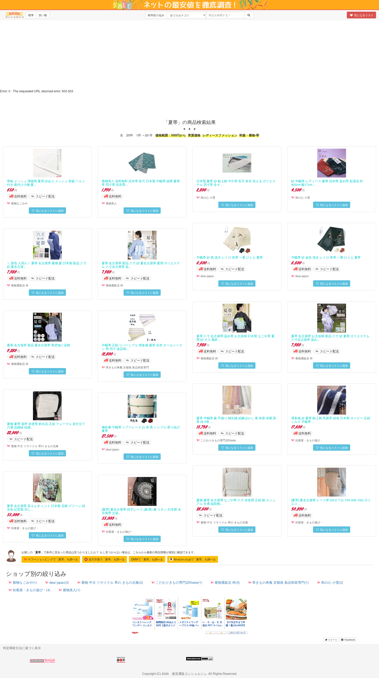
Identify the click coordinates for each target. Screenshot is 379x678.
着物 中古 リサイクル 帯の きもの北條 (34, 446)
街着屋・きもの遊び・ (309, 440)
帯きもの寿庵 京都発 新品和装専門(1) (280, 582)
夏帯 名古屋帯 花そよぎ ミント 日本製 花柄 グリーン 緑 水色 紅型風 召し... (46, 507)
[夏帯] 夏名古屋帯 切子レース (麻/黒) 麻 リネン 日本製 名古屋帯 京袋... (141, 511)
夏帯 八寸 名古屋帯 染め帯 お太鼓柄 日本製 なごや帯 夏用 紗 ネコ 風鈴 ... (235, 338)
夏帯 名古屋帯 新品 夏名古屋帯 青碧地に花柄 (38, 345)
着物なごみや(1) (25, 582)
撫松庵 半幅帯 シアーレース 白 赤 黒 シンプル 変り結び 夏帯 (141, 429)
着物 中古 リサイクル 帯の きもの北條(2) (112, 582)
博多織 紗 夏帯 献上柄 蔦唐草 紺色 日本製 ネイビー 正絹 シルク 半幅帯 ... (330, 420)
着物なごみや (19, 203)
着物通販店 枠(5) (227, 582)
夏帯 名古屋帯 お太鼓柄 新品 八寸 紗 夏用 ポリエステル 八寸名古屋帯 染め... (330, 338)
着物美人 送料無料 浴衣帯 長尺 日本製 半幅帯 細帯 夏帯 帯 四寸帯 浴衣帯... (141, 183)
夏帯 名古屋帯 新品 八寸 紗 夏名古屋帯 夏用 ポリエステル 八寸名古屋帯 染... (141, 265)
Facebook (349, 639)
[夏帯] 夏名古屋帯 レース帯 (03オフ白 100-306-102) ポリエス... (331, 502)
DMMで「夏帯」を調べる (147, 559)
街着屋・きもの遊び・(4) (31, 589)
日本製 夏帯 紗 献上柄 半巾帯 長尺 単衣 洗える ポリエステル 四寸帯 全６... (235, 183)
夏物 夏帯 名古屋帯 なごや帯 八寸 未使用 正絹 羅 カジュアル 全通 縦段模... (235, 502)
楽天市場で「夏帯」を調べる (107, 559)
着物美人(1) (71, 589)
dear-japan (207, 276)
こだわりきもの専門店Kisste (218, 440)
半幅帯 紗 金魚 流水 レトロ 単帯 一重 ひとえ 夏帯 (326, 257)
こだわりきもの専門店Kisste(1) (179, 582)
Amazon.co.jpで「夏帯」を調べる (195, 559)
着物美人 (111, 203)
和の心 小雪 (208, 197)
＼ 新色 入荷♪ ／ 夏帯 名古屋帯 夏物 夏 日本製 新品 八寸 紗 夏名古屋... (46, 265)
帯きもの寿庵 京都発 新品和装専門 (127, 367)
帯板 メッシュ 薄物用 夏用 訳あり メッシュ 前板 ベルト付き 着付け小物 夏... (46, 183)
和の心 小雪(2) (332, 582)
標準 (31, 15)
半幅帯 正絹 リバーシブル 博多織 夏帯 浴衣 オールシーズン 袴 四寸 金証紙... (142, 347)
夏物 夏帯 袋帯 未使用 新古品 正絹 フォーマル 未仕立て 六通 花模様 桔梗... (46, 425)
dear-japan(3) (59, 582)
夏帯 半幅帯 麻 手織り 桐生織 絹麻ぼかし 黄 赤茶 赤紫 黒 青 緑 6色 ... (236, 420)
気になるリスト (363, 15)
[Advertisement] (189, 59)
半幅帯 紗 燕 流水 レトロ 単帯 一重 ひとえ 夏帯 (229, 257)
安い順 (43, 15)
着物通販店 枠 (19, 285)
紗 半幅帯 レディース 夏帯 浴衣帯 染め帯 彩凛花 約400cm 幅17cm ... (327, 183)
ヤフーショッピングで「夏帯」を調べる (53, 559)
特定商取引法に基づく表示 (22, 648)
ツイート (332, 639)
